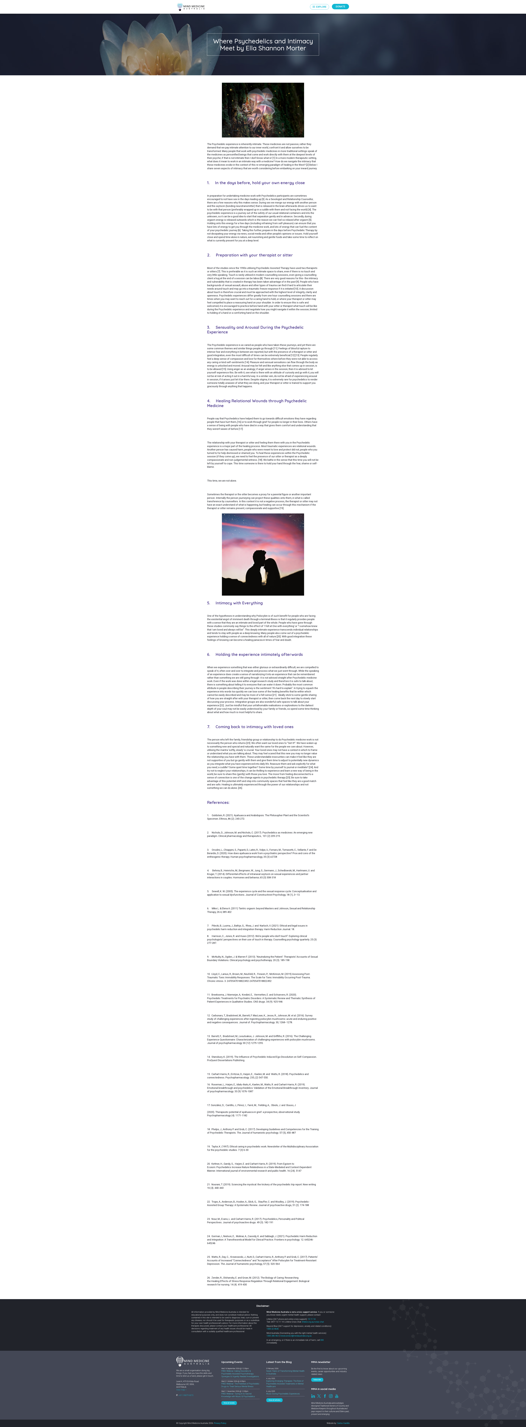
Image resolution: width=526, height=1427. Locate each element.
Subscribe (317, 1380)
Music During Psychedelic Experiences (283, 1394)
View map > (181, 1390)
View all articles (274, 1400)
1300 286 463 (273, 1336)
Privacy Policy (220, 1423)
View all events (229, 1403)
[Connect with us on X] (319, 1396)
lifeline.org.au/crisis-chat (313, 1322)
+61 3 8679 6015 (186, 1395)
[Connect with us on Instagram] (331, 1396)
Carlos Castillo (343, 1423)
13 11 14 (311, 1319)
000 (322, 1340)
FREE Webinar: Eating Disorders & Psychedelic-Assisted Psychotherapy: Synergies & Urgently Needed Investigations (240, 1374)
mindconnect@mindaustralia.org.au (296, 1336)
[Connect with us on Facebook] (325, 1396)
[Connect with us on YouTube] (337, 1396)
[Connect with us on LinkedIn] (313, 1396)
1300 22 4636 (273, 1329)
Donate (340, 6)
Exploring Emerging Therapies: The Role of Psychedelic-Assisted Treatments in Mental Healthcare (285, 1384)
